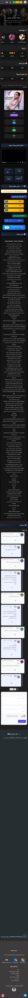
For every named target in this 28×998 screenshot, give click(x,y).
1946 (12, 68)
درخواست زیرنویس (15, 973)
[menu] (10, 2)
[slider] (10, 162)
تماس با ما (17, 979)
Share (8, 179)
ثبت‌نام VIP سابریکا (15, 980)
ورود (21, 2)
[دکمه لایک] (12, 172)
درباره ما (17, 975)
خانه (18, 970)
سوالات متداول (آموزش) (14, 971)
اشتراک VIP (8, 191)
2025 (22, 79)
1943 (22, 68)
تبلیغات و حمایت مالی (14, 977)
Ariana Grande (14, 115)
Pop (12, 79)
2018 (14, 130)
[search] (6, 2)
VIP (13, 2)
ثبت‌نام (17, 2)
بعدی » (11, 689)
